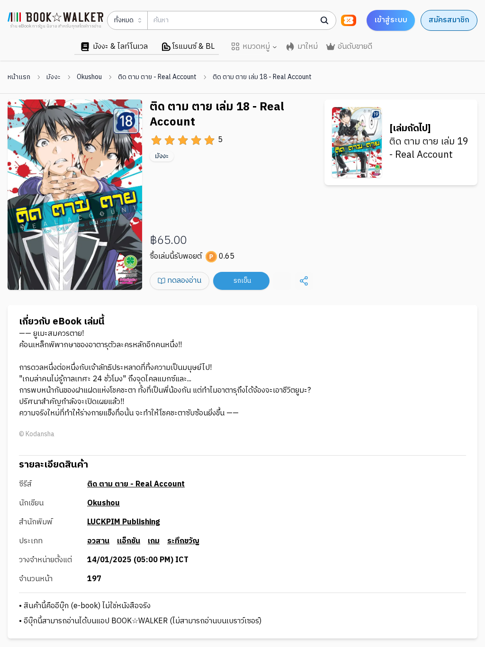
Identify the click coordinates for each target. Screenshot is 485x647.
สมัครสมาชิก (449, 20)
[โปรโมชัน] (348, 20)
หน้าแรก (19, 77)
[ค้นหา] (324, 20)
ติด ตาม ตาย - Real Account (157, 77)
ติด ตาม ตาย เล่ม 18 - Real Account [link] (262, 77)
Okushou (89, 77)
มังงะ (53, 77)
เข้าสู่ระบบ (390, 20)
